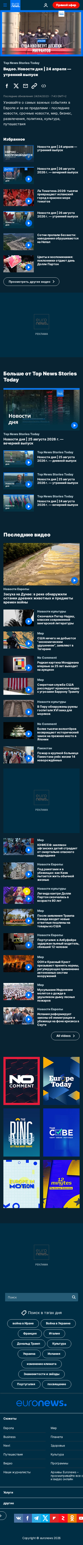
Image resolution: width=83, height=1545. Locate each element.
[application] (41, 33)
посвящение (56, 1384)
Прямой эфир (66, 5)
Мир (40, 633)
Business (9, 1437)
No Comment (47, 657)
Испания (54, 1354)
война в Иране (23, 1323)
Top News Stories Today (21, 434)
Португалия (26, 1384)
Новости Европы (16, 589)
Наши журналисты (17, 1472)
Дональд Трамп (28, 1343)
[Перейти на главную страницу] (15, 5)
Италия (54, 1333)
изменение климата (41, 1364)
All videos (63, 1035)
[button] (31, 281)
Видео (7, 1463)
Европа (8, 1428)
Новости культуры (51, 611)
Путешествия (13, 1454)
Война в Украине (58, 1323)
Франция (30, 1333)
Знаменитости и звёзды (41, 1374)
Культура (59, 1343)
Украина (29, 1354)
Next (6, 1445)
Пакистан (44, 748)
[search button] (74, 1297)
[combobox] (41, 1297)
